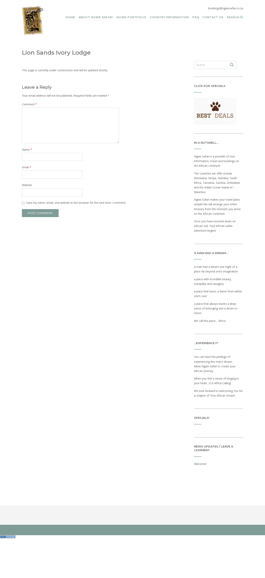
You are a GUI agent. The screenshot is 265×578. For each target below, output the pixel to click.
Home (70, 17)
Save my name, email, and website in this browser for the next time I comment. (76, 202)
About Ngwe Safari (96, 17)
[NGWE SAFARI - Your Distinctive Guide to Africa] (33, 20)
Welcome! (200, 464)
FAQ (195, 17)
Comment (29, 104)
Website (27, 185)
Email (26, 167)
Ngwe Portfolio (131, 17)
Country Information (169, 17)
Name (27, 149)
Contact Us (213, 17)
